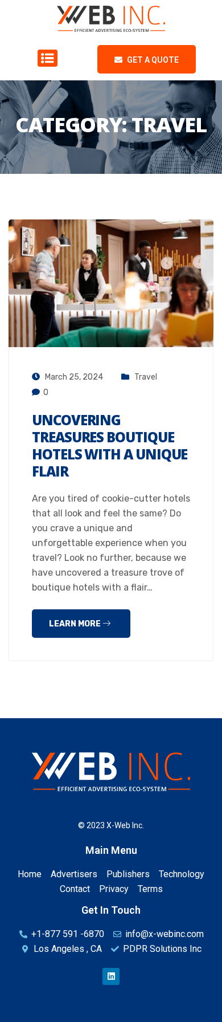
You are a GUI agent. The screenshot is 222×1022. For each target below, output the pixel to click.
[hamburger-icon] (44, 59)
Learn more (75, 624)
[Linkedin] (111, 976)
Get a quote (152, 59)
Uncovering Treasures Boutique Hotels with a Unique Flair (109, 445)
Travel (145, 377)
